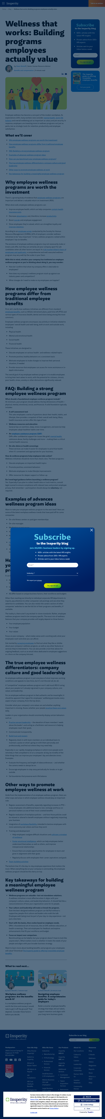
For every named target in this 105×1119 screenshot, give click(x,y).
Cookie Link (33, 1112)
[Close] (92, 530)
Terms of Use (34, 1099)
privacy (39, 580)
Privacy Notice (54, 1108)
